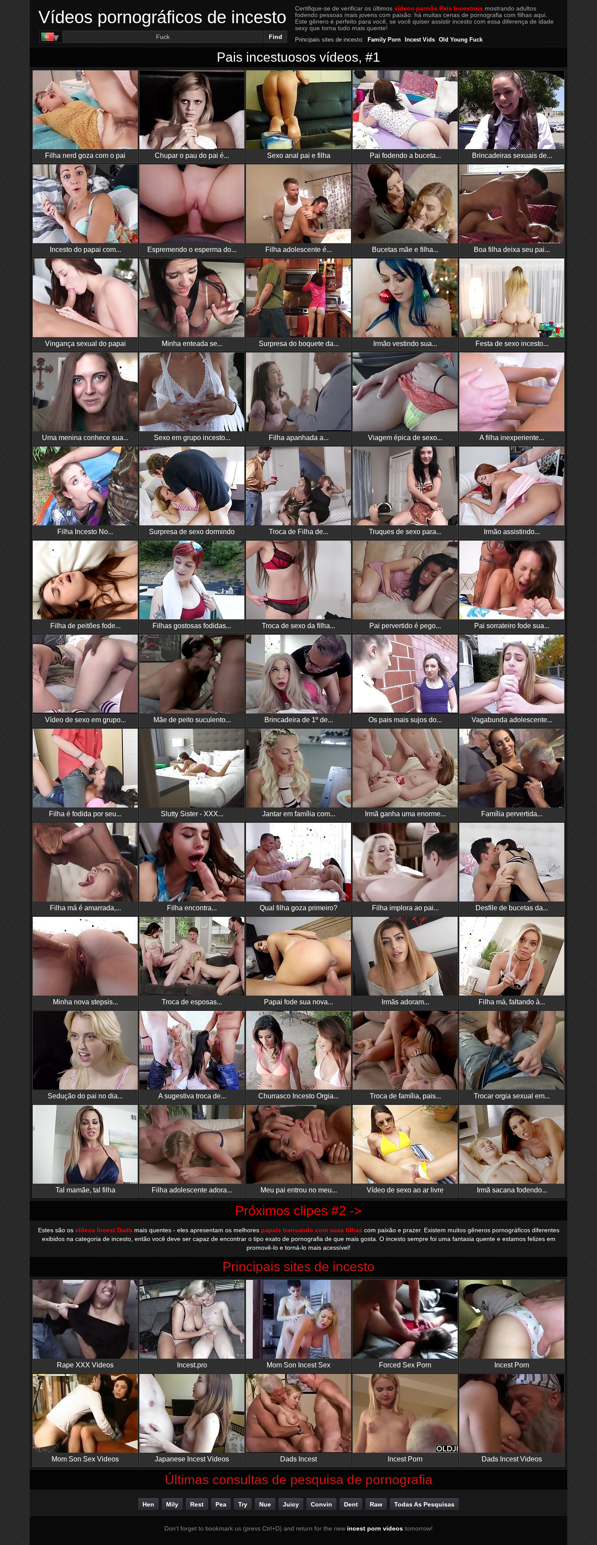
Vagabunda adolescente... (512, 720)
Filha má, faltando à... (512, 1002)
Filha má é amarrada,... (85, 908)
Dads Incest (298, 1459)
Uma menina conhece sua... (85, 437)
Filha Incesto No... (85, 531)
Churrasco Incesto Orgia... (298, 1096)
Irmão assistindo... (512, 531)
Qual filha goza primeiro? (298, 908)
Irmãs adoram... (405, 1002)
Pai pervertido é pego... (405, 625)
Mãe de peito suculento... (192, 720)
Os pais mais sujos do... (405, 720)
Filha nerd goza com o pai (85, 155)
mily (172, 1504)
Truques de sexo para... (405, 531)
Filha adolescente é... (298, 249)
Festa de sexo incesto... (512, 343)
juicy (291, 1504)
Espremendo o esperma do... (191, 249)
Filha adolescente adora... (192, 1190)
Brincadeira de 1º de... (298, 720)
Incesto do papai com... (85, 249)
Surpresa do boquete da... (299, 343)
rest (197, 1504)
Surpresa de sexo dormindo (192, 531)
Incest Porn (511, 1365)
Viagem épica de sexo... (405, 437)
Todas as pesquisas (424, 1504)
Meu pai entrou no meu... (298, 1190)
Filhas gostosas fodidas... (192, 625)
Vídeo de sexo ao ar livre (405, 1190)
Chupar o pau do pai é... (192, 155)
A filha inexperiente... (511, 437)
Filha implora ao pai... (405, 908)
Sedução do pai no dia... (85, 1096)
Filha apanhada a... (299, 437)
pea (220, 1504)
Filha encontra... (192, 908)
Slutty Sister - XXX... (192, 814)
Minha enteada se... (192, 343)
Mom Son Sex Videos (85, 1459)
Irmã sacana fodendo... (512, 1190)
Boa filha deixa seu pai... (512, 249)
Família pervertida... (511, 814)
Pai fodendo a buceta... (405, 155)
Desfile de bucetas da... (512, 908)
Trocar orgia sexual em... (512, 1096)
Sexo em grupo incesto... (192, 437)
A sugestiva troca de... (192, 1096)
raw (376, 1504)
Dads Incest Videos (512, 1459)
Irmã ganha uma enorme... (405, 814)
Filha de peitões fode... (85, 625)
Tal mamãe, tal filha (85, 1190)
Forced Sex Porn (405, 1365)
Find (275, 36)
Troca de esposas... (192, 1002)
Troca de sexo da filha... (298, 625)
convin (321, 1504)
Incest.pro (192, 1365)
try (242, 1504)
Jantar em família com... (298, 814)
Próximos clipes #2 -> (298, 1210)
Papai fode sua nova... (298, 1002)
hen (148, 1504)
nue (265, 1504)
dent (351, 1504)
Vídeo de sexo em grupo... (85, 720)
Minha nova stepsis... (85, 1002)
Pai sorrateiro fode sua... (511, 625)
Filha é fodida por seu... (85, 814)
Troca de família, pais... (405, 1096)
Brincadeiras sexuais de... (512, 155)
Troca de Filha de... (298, 531)
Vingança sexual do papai (85, 343)
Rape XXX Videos (85, 1365)
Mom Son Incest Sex (298, 1365)
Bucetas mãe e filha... (405, 249)
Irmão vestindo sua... (405, 343)
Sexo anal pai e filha (298, 155)
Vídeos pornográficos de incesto (162, 17)
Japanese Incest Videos (192, 1459)
